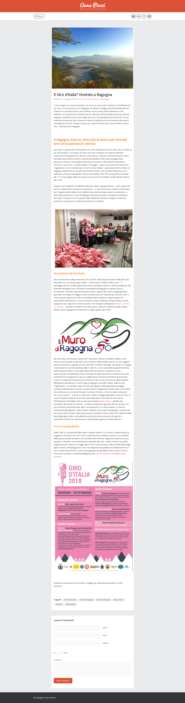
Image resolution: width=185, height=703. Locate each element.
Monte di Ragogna (103, 600)
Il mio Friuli (86, 99)
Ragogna (59, 604)
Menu (40, 16)
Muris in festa (105, 401)
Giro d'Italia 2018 (70, 600)
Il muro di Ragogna (86, 600)
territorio (94, 99)
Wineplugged (105, 99)
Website (105, 643)
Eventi (78, 99)
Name (105, 628)
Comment (57, 660)
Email (105, 635)
